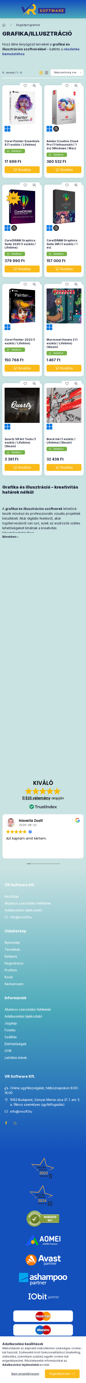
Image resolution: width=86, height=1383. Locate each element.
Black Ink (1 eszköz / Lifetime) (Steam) (61, 440)
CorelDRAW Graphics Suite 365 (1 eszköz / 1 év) (62, 244)
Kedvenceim (14, 984)
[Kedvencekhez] (25, 85)
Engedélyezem (60, 1373)
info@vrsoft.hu (21, 917)
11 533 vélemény (36, 798)
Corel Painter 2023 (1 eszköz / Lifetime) (20, 341)
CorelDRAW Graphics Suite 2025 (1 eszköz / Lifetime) (20, 244)
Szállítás (11, 1037)
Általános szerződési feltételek (28, 903)
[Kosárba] (22, 169)
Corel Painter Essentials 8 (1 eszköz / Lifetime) (22, 143)
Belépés (11, 956)
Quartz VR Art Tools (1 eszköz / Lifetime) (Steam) (20, 442)
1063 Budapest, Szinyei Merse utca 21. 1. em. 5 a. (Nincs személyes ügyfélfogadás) (45, 1102)
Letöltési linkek (16, 1058)
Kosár (9, 977)
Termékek (12, 949)
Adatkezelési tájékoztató (23, 910)
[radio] (46, 72)
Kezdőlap (12, 896)
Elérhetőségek (16, 1044)
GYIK (8, 1051)
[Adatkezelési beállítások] (15, 1123)
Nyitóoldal (12, 943)
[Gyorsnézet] (34, 85)
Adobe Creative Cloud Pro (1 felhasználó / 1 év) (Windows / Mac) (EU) (62, 146)
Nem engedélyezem (25, 1373)
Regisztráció (14, 963)
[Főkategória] (4, 25)
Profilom (11, 970)
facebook (6, 1123)
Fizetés (10, 1030)
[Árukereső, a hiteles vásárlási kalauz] (43, 1219)
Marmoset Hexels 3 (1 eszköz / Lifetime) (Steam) (62, 343)
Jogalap (11, 1023)
